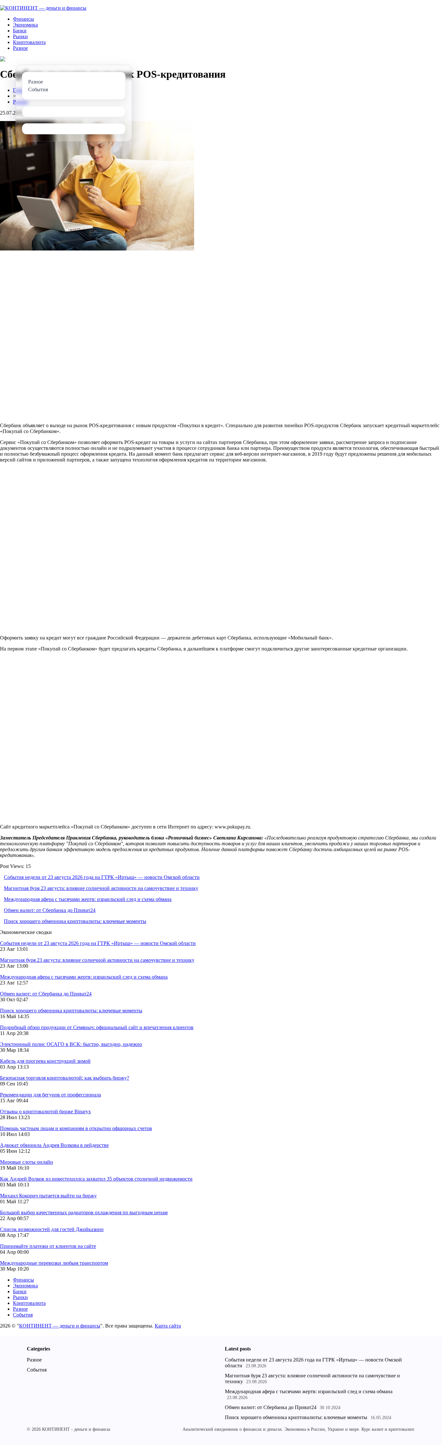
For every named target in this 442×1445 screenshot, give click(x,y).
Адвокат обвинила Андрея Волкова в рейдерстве (54, 1145)
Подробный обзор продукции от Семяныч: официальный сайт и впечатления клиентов (96, 1027)
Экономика (25, 25)
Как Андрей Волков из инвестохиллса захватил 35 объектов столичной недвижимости (96, 1179)
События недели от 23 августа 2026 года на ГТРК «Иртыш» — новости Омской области (102, 877)
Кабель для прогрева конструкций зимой (45, 1061)
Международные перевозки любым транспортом (54, 1263)
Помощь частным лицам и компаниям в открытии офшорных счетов (76, 1128)
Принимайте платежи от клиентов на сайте (48, 1246)
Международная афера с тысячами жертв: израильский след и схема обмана (87, 899)
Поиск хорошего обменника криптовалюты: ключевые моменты (75, 921)
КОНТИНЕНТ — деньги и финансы (59, 1325)
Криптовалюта (29, 42)
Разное (20, 48)
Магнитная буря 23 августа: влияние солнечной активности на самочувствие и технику (101, 888)
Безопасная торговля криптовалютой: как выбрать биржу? (64, 1078)
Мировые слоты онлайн (26, 1162)
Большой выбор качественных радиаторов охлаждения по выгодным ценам (84, 1212)
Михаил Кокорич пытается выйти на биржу (48, 1195)
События (23, 1314)
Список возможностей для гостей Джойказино (52, 1229)
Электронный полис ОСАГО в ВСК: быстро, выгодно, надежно (71, 1044)
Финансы (23, 19)
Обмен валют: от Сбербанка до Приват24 (49, 910)
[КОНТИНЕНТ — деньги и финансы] (43, 8)
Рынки (20, 36)
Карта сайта (168, 1325)
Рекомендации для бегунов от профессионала (50, 1094)
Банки (20, 30)
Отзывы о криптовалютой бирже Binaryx (45, 1111)
